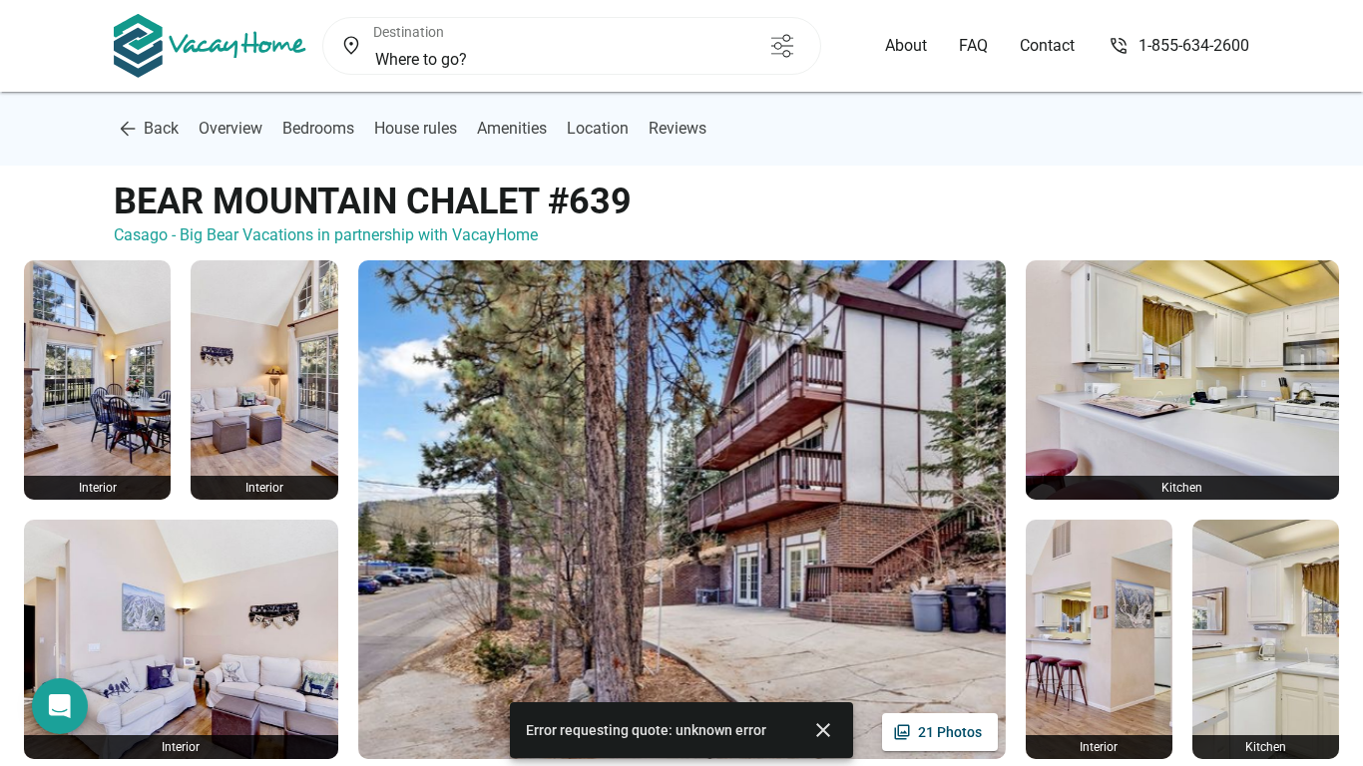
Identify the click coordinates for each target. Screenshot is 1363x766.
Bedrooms (318, 128)
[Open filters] (782, 46)
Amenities (512, 128)
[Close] (823, 730)
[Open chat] (60, 706)
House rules (415, 128)
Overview (230, 128)
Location (598, 128)
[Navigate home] (210, 46)
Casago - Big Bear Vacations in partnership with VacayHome (326, 234)
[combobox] (537, 60)
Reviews (677, 128)
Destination (408, 32)
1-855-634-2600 (1193, 45)
